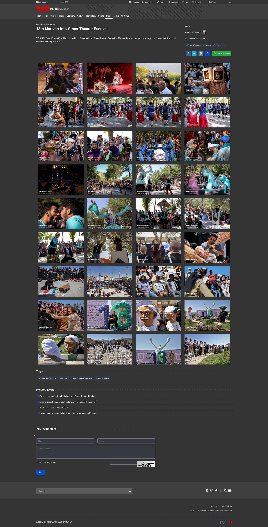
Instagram (149, 2)
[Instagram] (212, 490)
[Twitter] (216, 490)
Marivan (63, 378)
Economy (71, 16)
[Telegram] (207, 490)
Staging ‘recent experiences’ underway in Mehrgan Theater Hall (67, 402)
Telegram (135, 2)
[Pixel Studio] (229, 522)
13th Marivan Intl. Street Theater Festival (72, 29)
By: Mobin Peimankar (46, 24)
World (53, 16)
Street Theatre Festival (81, 378)
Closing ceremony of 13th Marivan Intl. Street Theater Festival (67, 396)
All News (125, 16)
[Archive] (230, 490)
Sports (101, 16)
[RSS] (225, 490)
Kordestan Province (47, 378)
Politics (61, 16)
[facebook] (221, 490)
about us (214, 506)
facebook (174, 2)
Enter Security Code (46, 462)
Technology (91, 16)
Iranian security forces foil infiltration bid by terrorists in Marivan (67, 413)
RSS (186, 2)
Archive (198, 2)
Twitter (162, 2)
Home (40, 16)
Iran (46, 16)
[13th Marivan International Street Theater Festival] (61, 78)
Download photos (223, 54)
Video (116, 16)
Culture (80, 16)
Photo (109, 16)
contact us (227, 506)
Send (40, 472)
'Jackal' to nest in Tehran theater (53, 407)
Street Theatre (102, 378)
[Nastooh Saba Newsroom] (221, 522)
